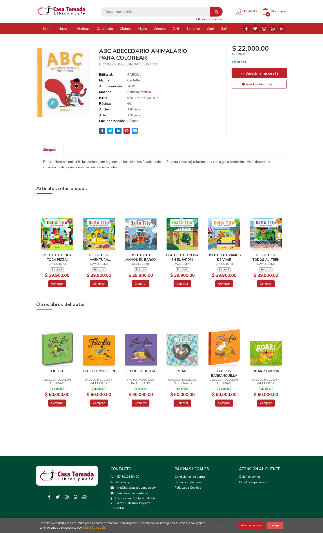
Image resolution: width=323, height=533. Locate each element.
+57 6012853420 (127, 477)
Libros (63, 28)
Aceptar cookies (251, 525)
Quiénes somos (250, 477)
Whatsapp (122, 482)
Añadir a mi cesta (262, 73)
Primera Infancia (139, 92)
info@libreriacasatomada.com (136, 488)
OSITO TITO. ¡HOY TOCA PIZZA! (57, 257)
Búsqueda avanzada (210, 19)
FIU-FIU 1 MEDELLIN (99, 371)
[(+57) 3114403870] (272, 28)
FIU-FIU (57, 371)
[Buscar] (216, 12)
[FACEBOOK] (246, 28)
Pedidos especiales (252, 482)
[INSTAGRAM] (264, 28)
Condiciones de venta (190, 477)
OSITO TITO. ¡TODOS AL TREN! (265, 257)
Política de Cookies (188, 488)
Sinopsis (49, 150)
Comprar (57, 284)
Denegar (275, 525)
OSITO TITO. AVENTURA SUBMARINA (99, 257)
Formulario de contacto (132, 493)
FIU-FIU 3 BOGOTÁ (141, 371)
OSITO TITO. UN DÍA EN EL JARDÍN (182, 257)
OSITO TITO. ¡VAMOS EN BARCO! (141, 257)
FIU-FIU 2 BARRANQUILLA (224, 373)
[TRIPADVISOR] (281, 28)
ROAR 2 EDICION (266, 371)
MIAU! (182, 371)
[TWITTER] (255, 28)
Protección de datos (189, 482)
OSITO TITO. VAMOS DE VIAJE (224, 257)
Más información (94, 528)
